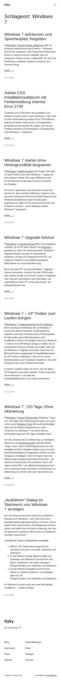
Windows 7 (46, 247)
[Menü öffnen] (55, 4)
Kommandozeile (27, 443)
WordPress (52, 675)
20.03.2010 (9, 222)
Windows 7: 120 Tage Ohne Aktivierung (28, 408)
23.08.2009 (9, 485)
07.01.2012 (9, 78)
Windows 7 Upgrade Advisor (29, 237)
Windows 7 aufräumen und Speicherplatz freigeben (28, 36)
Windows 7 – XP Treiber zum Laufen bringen (29, 315)
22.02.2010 (9, 392)
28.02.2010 (9, 298)
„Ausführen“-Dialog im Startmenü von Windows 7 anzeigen (26, 504)
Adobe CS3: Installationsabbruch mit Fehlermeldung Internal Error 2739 (25, 99)
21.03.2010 (9, 145)
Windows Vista (24, 424)
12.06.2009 (9, 595)
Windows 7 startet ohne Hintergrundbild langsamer (27, 162)
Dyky (7, 4)
